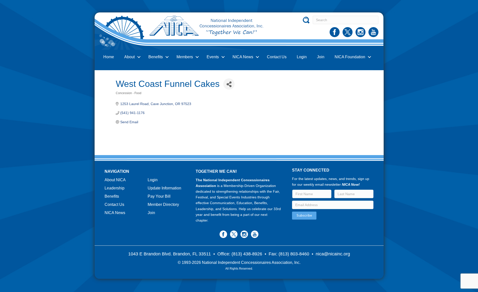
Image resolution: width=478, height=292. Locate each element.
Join (320, 57)
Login (302, 57)
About (129, 57)
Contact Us (277, 57)
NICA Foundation (350, 57)
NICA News (243, 57)
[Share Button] (229, 84)
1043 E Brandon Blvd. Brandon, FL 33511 (169, 253)
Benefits (155, 57)
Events (213, 57)
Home (108, 57)
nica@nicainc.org (333, 253)
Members (185, 57)
